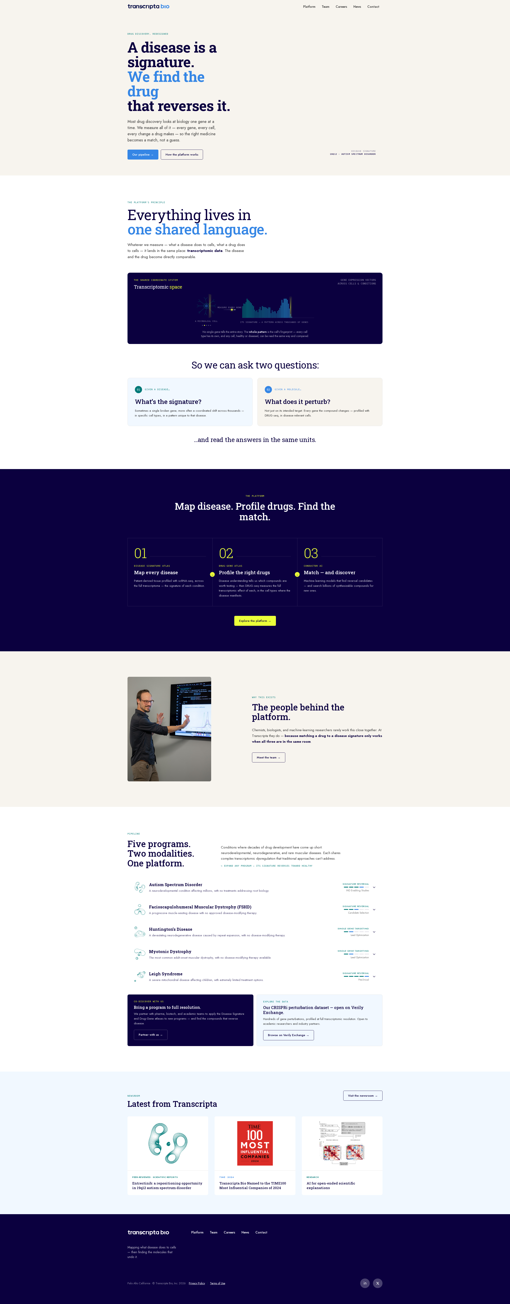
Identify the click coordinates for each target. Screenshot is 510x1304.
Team (325, 6)
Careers (341, 6)
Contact (373, 6)
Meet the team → (268, 757)
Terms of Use (217, 1283)
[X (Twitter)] (377, 1283)
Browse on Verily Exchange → (288, 1035)
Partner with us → (151, 1035)
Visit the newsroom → (363, 1095)
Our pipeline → (143, 154)
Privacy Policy (197, 1283)
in (365, 1283)
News (357, 6)
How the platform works (182, 154)
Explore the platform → (255, 621)
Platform (309, 6)
